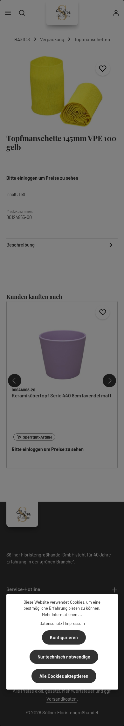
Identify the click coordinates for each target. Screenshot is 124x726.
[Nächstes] (109, 380)
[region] (62, 90)
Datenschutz (50, 623)
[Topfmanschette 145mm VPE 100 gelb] (62, 90)
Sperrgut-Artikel (37, 437)
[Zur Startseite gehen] (62, 12)
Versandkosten (61, 699)
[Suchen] (22, 12)
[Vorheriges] (14, 380)
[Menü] (8, 12)
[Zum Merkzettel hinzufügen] (102, 68)
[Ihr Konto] (116, 12)
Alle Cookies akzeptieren (63, 676)
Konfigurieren (64, 637)
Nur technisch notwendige (64, 656)
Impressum (75, 623)
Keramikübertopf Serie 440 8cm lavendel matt (62, 395)
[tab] (60, 246)
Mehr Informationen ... (62, 614)
